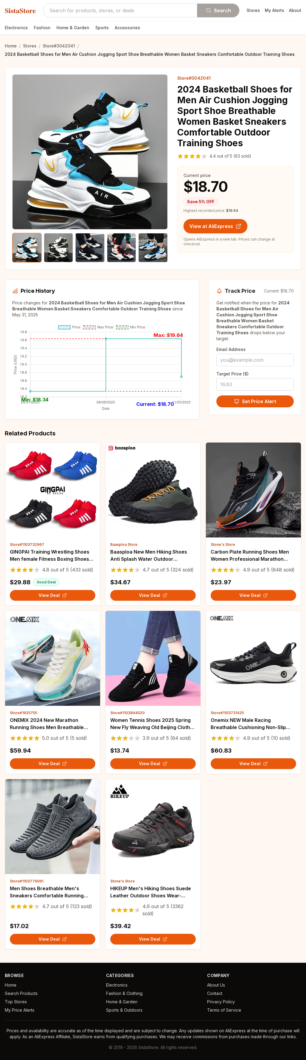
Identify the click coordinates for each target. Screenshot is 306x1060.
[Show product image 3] (90, 247)
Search (222, 10)
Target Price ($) (232, 373)
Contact (214, 993)
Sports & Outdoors (124, 1010)
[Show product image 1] (27, 247)
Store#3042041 (59, 45)
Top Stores (16, 1001)
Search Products (21, 993)
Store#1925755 (23, 713)
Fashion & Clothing (124, 993)
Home (11, 45)
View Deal (49, 595)
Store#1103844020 (127, 713)
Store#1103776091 (26, 881)
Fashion (42, 27)
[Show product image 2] (58, 247)
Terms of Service (224, 1010)
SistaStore (20, 10)
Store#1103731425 (227, 713)
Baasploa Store (123, 544)
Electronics (16, 27)
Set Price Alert (259, 401)
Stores (253, 10)
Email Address (231, 349)
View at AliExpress (211, 226)
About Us (216, 984)
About (295, 10)
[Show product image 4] (121, 247)
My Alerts (274, 10)
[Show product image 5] (153, 247)
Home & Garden (72, 27)
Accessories (127, 27)
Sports (102, 27)
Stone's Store (223, 544)
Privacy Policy (221, 1001)
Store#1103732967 (27, 544)
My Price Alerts (19, 1010)
